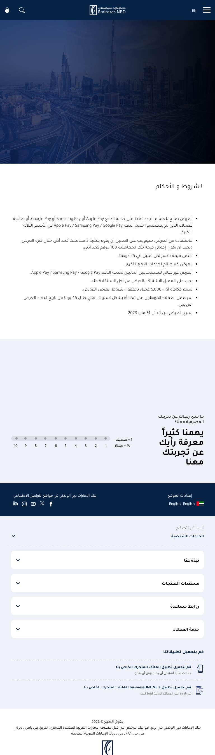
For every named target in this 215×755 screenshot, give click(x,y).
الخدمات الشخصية (187, 535)
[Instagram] (24, 503)
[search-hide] (22, 10)
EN (194, 10)
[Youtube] (33, 503)
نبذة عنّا (191, 560)
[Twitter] (42, 503)
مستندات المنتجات (180, 583)
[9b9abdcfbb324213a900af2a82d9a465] (107, 10)
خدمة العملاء (186, 629)
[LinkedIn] (15, 503)
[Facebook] (51, 503)
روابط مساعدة (184, 606)
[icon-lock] (7, 10)
